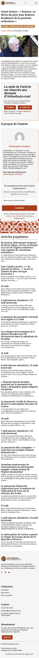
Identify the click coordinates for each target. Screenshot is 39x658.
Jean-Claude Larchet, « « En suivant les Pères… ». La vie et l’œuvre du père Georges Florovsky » (17, 270)
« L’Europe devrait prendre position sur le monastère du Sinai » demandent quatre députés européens (19, 386)
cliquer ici (27, 111)
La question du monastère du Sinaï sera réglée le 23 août (19, 318)
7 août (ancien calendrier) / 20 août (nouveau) (17, 432)
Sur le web (30, 26)
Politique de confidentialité (11, 650)
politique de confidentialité (16, 216)
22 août (5, 286)
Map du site (29, 654)
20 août (5, 418)
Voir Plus (7, 637)
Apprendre (5, 593)
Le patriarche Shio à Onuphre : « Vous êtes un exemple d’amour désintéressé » (18, 450)
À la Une (5, 26)
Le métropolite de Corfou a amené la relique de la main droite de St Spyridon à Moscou (19, 537)
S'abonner (10, 107)
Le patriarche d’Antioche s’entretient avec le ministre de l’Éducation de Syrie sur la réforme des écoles (18, 490)
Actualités (4, 590)
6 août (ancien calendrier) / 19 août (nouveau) (19, 519)
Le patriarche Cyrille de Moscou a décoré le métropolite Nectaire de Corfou (19, 404)
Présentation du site (9, 648)
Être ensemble (6, 595)
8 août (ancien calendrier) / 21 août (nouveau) (19, 366)
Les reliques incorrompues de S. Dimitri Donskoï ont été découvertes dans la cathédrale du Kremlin (19, 335)
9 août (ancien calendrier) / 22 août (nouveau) (17, 301)
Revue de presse (17, 26)
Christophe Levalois (19, 146)
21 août (4, 353)
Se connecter (25, 107)
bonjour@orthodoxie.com (11, 611)
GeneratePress (20, 654)
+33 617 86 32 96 (7, 608)
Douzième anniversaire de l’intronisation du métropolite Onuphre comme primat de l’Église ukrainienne (17, 468)
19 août (4, 505)
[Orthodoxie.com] (8, 3)
